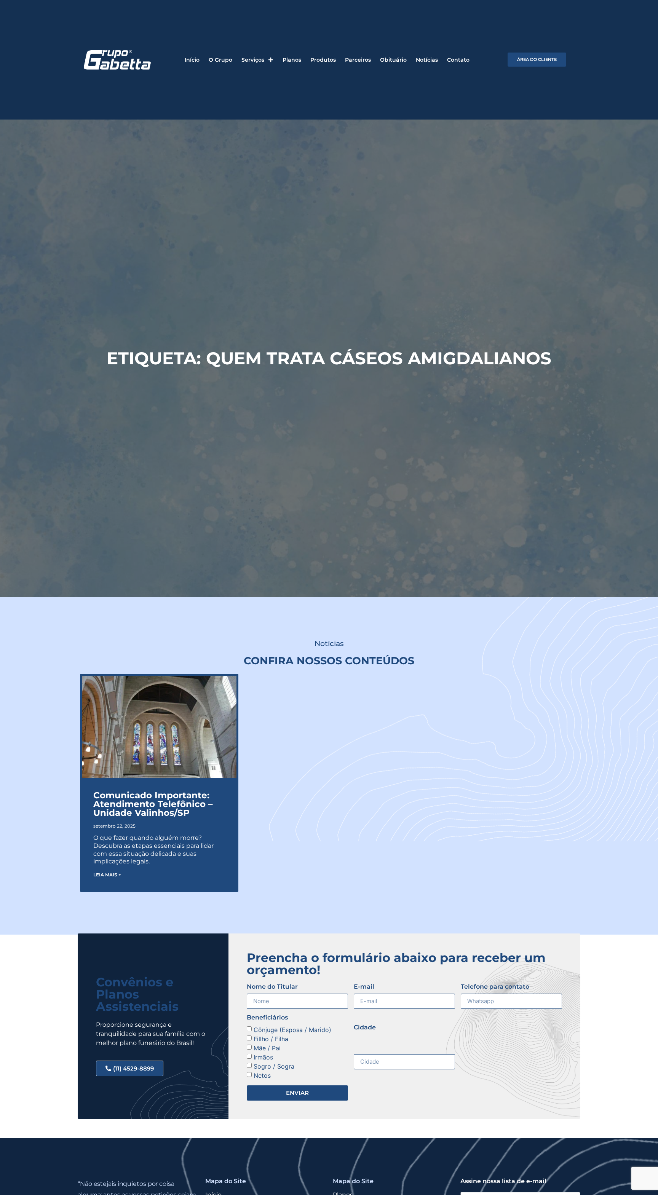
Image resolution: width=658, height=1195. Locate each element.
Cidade (365, 1027)
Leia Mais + (107, 875)
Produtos (323, 59)
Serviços (252, 59)
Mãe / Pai (267, 1048)
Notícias (427, 59)
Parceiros (358, 59)
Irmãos (263, 1057)
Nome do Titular (272, 987)
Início (192, 59)
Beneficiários (267, 1018)
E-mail (364, 987)
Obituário (393, 59)
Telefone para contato (495, 987)
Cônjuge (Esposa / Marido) (292, 1030)
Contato (458, 59)
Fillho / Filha (271, 1039)
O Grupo (220, 59)
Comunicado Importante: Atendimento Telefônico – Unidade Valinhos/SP (153, 804)
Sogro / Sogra (274, 1066)
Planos (292, 59)
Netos (262, 1075)
